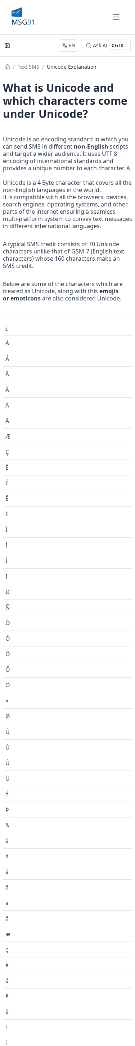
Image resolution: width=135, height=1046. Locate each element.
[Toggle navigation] (116, 17)
